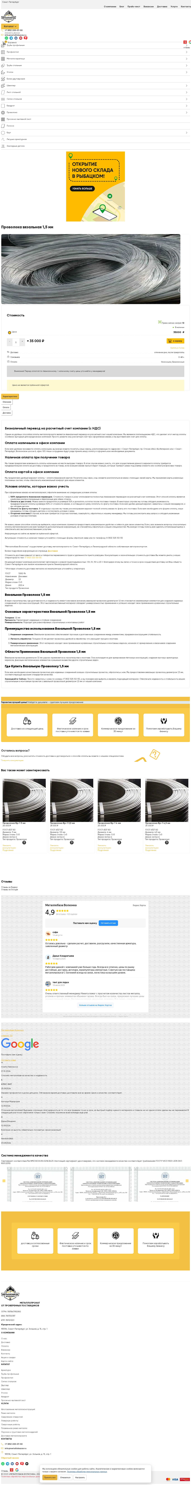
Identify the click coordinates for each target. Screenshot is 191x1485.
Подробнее (8, 850)
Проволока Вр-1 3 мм (14, 823)
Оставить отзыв (8, 1060)
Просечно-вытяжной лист (13, 1400)
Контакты (5, 1354)
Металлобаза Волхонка (12, 1030)
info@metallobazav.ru (15, 35)
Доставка (162, 7)
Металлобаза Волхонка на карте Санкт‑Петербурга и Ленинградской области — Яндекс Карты (95, 1016)
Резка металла (8, 1413)
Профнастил (7, 1378)
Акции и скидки (8, 1358)
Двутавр (5, 1385)
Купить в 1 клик (177, 348)
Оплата (5, 1346)
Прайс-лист (134, 7)
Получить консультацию (12, 760)
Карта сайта (7, 1361)
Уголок (4, 1393)
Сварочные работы (10, 1425)
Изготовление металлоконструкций (18, 1409)
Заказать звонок (12, 33)
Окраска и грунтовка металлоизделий (19, 1432)
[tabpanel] (95, 482)
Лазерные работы (9, 1421)
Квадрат (5, 1397)
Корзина (12, 43)
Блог (122, 7)
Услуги (174, 7)
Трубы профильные (10, 1374)
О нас (4, 1339)
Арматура (6, 1370)
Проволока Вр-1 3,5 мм (62, 823)
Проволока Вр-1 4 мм (109, 823)
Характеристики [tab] (10, 396)
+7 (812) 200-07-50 (14, 30)
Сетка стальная (8, 1382)
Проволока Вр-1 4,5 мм (157, 823)
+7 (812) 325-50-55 (33, 558)
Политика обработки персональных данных (22, 1477)
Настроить (80, 1477)
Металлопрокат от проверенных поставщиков (20, 1304)
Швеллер (5, 1389)
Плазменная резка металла (14, 1428)
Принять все (50, 1477)
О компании (110, 7)
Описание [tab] (7, 402)
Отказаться (65, 1477)
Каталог (9, 26)
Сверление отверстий (12, 1417)
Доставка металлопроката (14, 1436)
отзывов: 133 (6, 1036)
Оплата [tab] (6, 407)
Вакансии (149, 7)
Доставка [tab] (7, 413)
